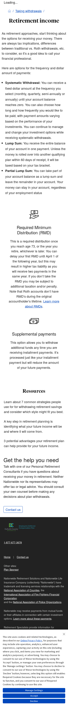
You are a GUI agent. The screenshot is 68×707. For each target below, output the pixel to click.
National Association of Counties (21, 590)
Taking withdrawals (28, 11)
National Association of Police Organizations (37, 602)
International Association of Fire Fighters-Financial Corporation (31, 596)
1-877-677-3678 (13, 542)
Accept (34, 695)
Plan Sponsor (11, 569)
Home (7, 557)
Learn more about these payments (32, 618)
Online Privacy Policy (31, 640)
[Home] (9, 11)
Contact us (13, 509)
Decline (34, 701)
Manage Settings (34, 690)
